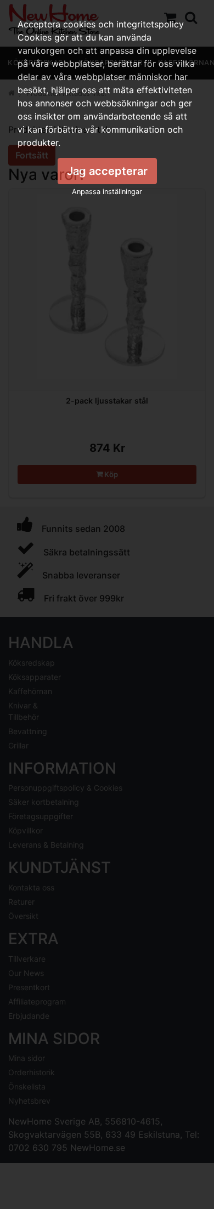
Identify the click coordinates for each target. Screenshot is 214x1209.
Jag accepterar (107, 171)
